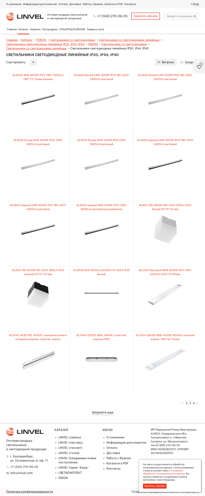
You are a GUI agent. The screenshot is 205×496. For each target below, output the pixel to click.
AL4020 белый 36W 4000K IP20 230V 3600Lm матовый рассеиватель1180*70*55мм (37, 144)
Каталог (23, 29)
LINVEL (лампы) (69, 437)
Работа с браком (92, 4)
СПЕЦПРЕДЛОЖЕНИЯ (72, 29)
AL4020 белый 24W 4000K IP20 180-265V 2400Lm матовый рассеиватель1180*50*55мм (101, 79)
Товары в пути (95, 29)
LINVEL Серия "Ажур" (73, 467)
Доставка (75, 4)
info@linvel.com (21, 473)
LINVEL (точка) (69, 453)
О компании (13, 4)
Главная (12, 29)
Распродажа (49, 29)
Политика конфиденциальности (29, 491)
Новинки (35, 29)
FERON (63, 478)
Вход (196, 3)
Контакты (130, 4)
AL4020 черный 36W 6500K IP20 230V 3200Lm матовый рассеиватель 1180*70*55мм (101, 209)
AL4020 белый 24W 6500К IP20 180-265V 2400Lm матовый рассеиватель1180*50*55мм (165, 79)
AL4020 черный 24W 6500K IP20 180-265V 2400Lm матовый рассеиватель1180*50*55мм (38, 209)
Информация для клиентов (40, 4)
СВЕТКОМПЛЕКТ (70, 472)
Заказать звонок (146, 16)
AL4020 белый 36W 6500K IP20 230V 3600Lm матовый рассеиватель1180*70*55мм (101, 144)
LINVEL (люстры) (70, 442)
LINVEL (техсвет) (70, 447)
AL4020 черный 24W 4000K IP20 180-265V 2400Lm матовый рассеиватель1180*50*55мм (165, 144)
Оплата (63, 4)
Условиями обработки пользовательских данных (164, 472)
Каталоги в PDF (114, 4)
